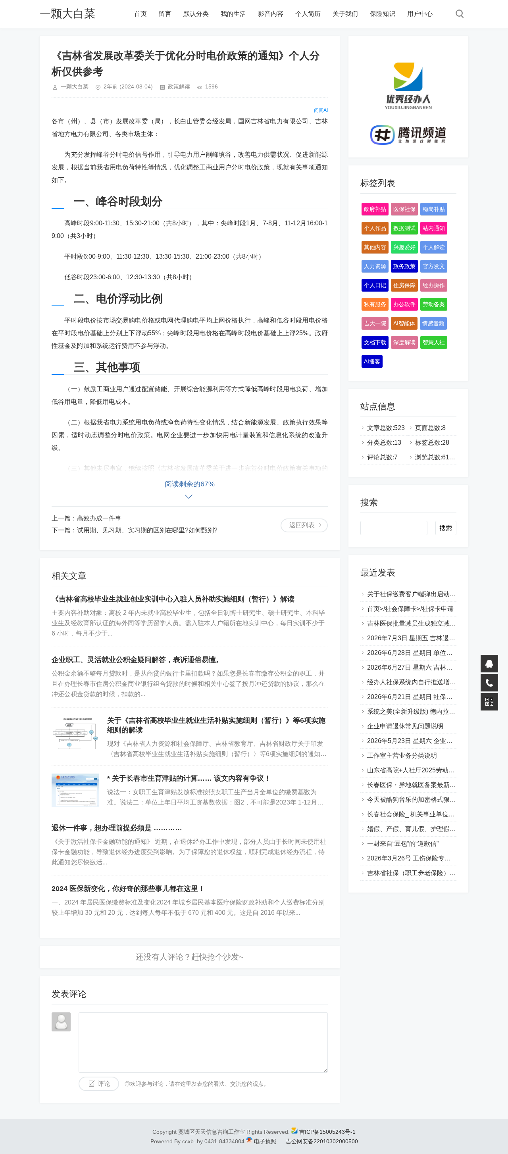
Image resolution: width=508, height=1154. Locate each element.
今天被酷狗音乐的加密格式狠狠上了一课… (427, 799)
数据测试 (404, 228)
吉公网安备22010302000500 (321, 1141)
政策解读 (179, 86)
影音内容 (270, 13)
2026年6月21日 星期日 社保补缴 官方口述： (429, 696)
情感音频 (433, 323)
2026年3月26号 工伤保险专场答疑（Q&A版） (431, 858)
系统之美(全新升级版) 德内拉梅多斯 (417, 711)
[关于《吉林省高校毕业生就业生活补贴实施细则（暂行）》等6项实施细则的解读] (75, 732)
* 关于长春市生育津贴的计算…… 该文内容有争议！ (189, 778)
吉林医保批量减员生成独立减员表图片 (421, 623)
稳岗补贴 (434, 209)
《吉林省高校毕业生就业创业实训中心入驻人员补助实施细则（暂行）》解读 (173, 599)
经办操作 (434, 285)
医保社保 (404, 209)
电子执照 (265, 1141)
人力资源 (375, 266)
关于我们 (345, 13)
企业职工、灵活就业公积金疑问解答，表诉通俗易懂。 (137, 660)
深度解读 (404, 342)
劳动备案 (434, 304)
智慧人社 (434, 342)
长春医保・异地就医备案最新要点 (414, 784)
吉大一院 (375, 323)
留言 (165, 13)
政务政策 (404, 266)
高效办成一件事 (99, 518)
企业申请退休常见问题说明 (405, 726)
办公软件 (404, 304)
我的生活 (233, 13)
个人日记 (375, 285)
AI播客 (372, 361)
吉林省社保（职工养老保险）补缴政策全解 (427, 873)
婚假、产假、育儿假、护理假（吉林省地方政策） (437, 829)
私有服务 (375, 304)
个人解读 (434, 247)
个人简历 (308, 13)
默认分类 (196, 13)
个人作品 (375, 228)
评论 (104, 1083)
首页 (140, 13)
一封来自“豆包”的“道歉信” (403, 843)
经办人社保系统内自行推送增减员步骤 (421, 682)
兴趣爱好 (404, 247)
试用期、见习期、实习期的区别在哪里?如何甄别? (147, 530)
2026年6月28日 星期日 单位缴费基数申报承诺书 (435, 652)
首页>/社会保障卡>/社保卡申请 (410, 608)
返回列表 (302, 525)
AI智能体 (404, 323)
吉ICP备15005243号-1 (327, 1132)
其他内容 (375, 247)
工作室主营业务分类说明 (402, 755)
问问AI (321, 110)
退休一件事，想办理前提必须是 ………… (117, 828)
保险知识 (382, 13)
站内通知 (434, 228)
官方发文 (434, 266)
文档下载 (375, 342)
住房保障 (404, 285)
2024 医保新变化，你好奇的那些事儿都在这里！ (128, 889)
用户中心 (420, 13)
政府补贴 (375, 209)
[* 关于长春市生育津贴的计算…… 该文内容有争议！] (75, 790)
